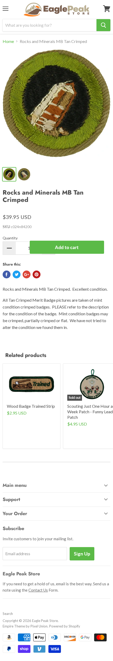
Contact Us (38, 590)
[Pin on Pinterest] (36, 274)
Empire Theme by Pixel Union (25, 626)
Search (8, 614)
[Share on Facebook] (7, 274)
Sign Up (82, 554)
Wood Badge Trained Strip (31, 406)
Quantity (10, 238)
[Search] (103, 25)
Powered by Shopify (64, 626)
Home (8, 41)
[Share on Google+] (26, 274)
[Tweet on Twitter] (16, 274)
